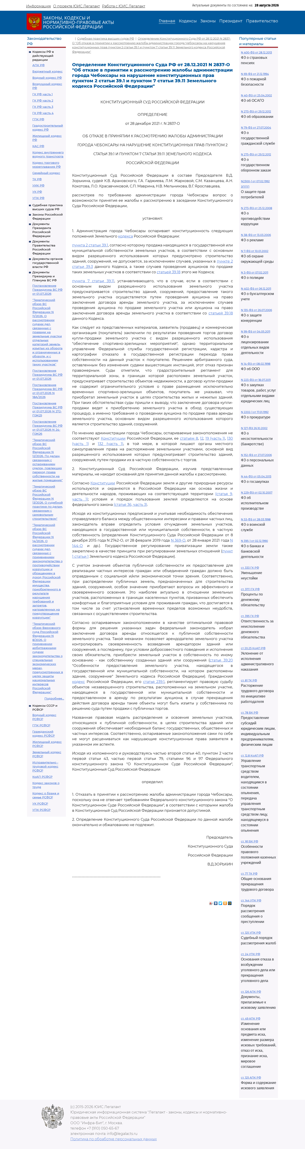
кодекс (78, 682)
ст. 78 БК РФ (249, 712)
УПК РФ (38, 198)
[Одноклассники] (225, 902)
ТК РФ (37, 179)
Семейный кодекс (46, 173)
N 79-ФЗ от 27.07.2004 (256, 127)
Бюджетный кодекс (47, 71)
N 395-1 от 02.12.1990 (254, 541)
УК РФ (37, 191)
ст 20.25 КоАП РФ (253, 648)
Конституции (113, 438)
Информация (38, 6)
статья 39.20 (221, 660)
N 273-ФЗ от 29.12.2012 (256, 111)
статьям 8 (189, 438)
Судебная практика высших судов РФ (105, 38)
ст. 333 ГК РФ (250, 567)
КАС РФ (38, 146)
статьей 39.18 (168, 272)
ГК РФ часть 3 (42, 106)
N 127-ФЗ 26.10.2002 (254, 428)
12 (201, 438)
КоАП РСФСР (42, 776)
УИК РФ (38, 185)
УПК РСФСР (41, 810)
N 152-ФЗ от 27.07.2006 (256, 455)
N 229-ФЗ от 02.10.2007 (256, 492)
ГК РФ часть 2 (42, 100)
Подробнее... (54, 698)
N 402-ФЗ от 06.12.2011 (256, 288)
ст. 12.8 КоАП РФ (252, 755)
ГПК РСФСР (41, 725)
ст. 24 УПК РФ (250, 954)
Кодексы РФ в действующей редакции (43, 55)
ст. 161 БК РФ (249, 841)
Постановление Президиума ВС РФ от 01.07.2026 (47, 289)
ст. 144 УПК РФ (251, 900)
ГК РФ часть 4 (43, 113)
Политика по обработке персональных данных (113, 1139)
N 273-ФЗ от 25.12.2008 (256, 208)
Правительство (262, 21)
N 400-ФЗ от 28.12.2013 (256, 52)
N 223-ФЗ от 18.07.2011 (256, 380)
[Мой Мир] (230, 902)
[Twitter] (220, 902)
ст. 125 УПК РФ (251, 932)
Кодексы (188, 21)
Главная (167, 21)
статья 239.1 (154, 682)
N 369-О (178, 540)
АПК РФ (38, 65)
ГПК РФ (38, 119)
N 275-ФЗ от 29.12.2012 (256, 154)
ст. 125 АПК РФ (251, 1077)
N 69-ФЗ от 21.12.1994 (255, 74)
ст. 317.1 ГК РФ (250, 589)
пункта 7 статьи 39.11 (93, 281)
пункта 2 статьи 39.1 (90, 245)
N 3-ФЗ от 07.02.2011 (254, 272)
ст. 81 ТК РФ (249, 680)
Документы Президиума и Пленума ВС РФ (44, 276)
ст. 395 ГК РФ (250, 616)
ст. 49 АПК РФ (250, 1018)
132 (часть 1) (110, 444)
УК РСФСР (40, 803)
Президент (230, 21)
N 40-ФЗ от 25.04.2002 (256, 95)
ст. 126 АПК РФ (251, 991)
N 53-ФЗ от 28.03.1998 (256, 519)
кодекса (125, 236)
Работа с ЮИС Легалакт (123, 6)
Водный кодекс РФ (47, 77)
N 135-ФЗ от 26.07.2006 (256, 310)
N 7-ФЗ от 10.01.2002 (254, 251)
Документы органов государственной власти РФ (47, 263)
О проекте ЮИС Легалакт (76, 6)
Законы (208, 21)
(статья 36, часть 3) (130, 504)
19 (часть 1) (215, 438)
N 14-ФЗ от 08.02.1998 (255, 363)
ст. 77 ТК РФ (249, 873)
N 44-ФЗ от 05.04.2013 (256, 476)
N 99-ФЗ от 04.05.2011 (255, 331)
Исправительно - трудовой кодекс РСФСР (45, 766)
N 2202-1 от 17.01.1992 (255, 412)
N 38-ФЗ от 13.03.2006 (256, 235)
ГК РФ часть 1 (42, 94)
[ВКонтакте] (215, 902)
